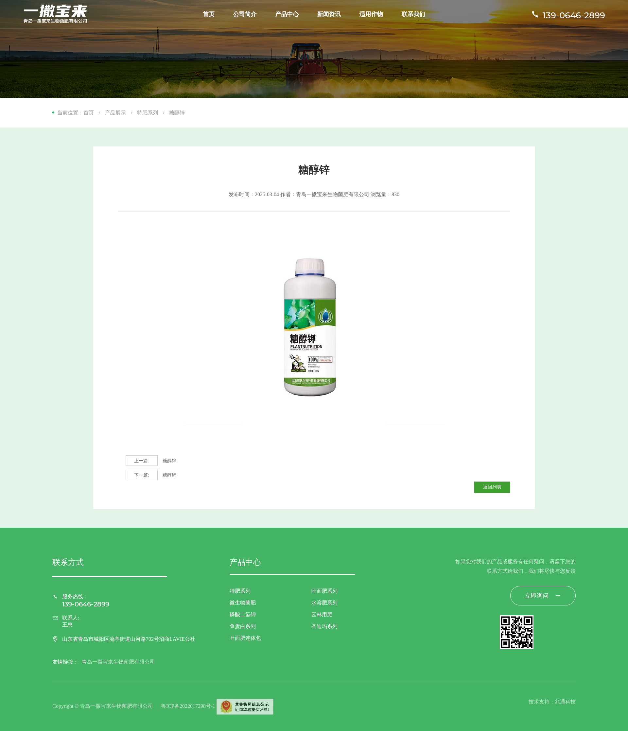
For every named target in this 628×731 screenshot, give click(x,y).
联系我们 (413, 14)
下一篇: (141, 475)
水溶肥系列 (324, 602)
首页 (209, 14)
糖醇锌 (155, 460)
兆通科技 (565, 702)
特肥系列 (147, 112)
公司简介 (245, 14)
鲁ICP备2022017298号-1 (188, 706)
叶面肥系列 (324, 591)
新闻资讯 (329, 14)
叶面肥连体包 (245, 638)
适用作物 (371, 14)
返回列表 (492, 486)
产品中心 (287, 14)
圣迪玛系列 (324, 626)
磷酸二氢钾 (243, 614)
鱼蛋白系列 (243, 626)
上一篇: (141, 460)
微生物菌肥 (243, 602)
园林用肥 (321, 614)
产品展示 (115, 112)
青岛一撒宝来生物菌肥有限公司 (118, 662)
